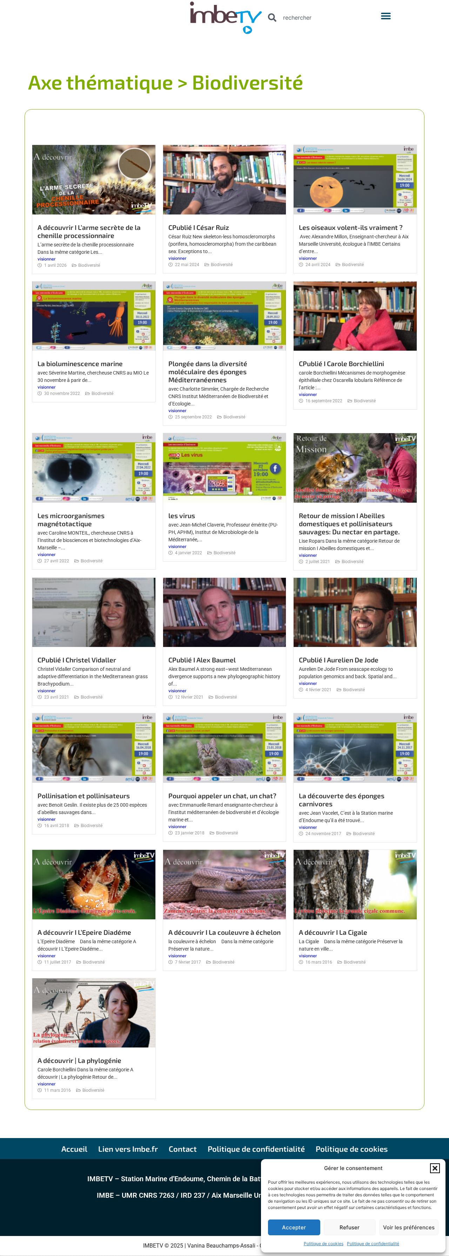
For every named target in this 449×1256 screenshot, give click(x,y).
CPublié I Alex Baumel (202, 660)
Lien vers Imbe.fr (128, 1148)
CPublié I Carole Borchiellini (341, 363)
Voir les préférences (409, 1227)
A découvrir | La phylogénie (79, 1060)
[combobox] (310, 17)
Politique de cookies (323, 1243)
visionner (47, 259)
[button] (434, 1168)
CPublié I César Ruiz (198, 227)
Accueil (74, 1148)
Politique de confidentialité (373, 1243)
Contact (183, 1148)
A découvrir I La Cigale (333, 932)
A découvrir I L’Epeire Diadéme (84, 932)
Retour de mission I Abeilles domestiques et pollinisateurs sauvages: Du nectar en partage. (349, 523)
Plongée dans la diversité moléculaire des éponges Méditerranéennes (207, 371)
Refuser (350, 1227)
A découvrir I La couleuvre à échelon (224, 932)
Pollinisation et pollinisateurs (84, 796)
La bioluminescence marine (80, 363)
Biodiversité (89, 265)
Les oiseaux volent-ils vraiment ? (351, 227)
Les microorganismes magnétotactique (71, 519)
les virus (181, 515)
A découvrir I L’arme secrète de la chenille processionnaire (89, 231)
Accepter (294, 1227)
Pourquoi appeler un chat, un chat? (222, 796)
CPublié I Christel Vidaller (77, 660)
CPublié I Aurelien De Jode (338, 660)
